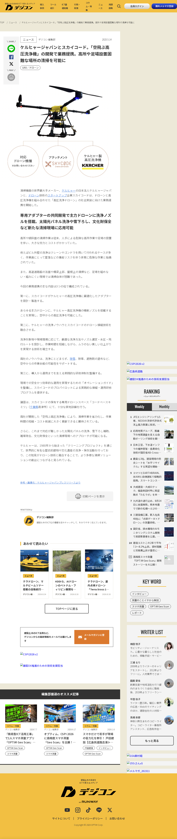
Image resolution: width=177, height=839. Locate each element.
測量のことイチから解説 (145, 600)
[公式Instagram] (78, 810)
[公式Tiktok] (88, 810)
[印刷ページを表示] (11, 77)
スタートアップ (57, 195)
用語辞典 (111, 6)
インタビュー (139, 594)
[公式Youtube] (67, 810)
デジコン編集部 (45, 517)
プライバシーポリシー (90, 818)
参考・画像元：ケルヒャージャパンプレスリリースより (50, 482)
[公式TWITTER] (110, 810)
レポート (137, 612)
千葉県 (34, 407)
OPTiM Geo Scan (159, 606)
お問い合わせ (117, 818)
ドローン (33, 195)
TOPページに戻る (67, 609)
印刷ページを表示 (94, 496)
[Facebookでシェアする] (11, 57)
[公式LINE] (99, 810)
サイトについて (61, 818)
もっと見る (152, 741)
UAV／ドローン (30, 67)
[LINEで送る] (11, 48)
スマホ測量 (138, 606)
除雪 (72, 359)
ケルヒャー (69, 190)
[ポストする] (11, 64)
